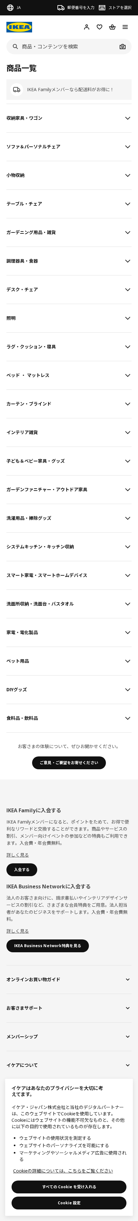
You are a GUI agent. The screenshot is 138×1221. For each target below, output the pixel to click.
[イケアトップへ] (19, 27)
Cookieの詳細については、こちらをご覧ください (63, 1171)
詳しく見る (17, 855)
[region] (69, 1147)
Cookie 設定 (69, 1203)
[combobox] (61, 46)
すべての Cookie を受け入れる (69, 1187)
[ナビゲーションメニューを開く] (125, 27)
